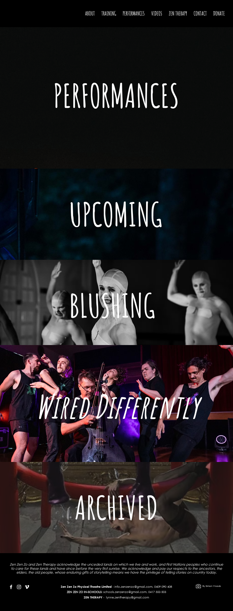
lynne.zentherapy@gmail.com (127, 597)
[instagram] (19, 587)
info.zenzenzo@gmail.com (133, 587)
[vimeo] (27, 587)
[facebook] (11, 587)
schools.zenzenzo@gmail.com (125, 592)
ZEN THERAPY (93, 597)
